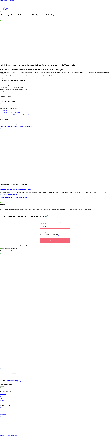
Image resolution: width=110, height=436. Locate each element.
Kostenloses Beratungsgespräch (6, 407)
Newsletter (5, 9)
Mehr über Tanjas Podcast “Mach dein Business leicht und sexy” (16, 114)
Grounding (17, 435)
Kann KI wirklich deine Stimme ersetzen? (14, 197)
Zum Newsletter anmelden (55, 240)
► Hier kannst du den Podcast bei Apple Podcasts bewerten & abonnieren (16, 126)
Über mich (5, 5)
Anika (2, 17)
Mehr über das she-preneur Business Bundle (11, 112)
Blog (4, 7)
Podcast (4, 6)
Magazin (12, 17)
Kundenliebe (5, 8)
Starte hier (5, 2)
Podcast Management (4, 412)
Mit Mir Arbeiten (6, 3)
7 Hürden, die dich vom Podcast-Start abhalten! (15, 189)
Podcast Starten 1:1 (4, 409)
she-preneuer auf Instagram (8, 116)
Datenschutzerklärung (62, 235)
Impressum (2, 435)
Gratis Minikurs (3, 394)
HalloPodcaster (3, 414)
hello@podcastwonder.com (12, 380)
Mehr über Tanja (6, 110)
